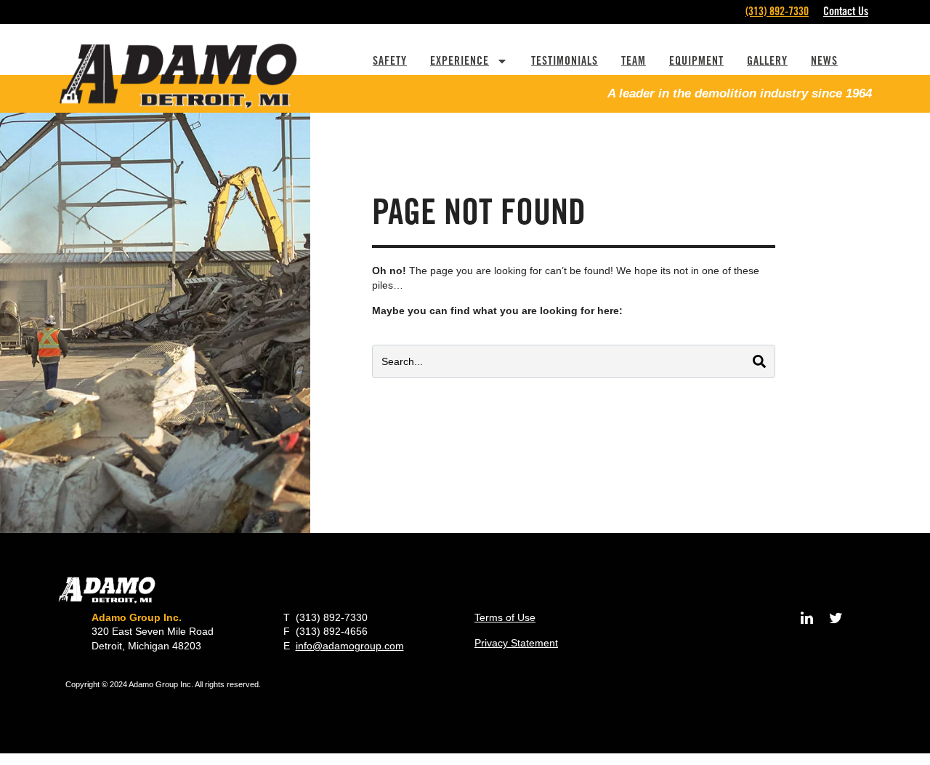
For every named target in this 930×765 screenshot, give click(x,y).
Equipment (696, 61)
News (824, 61)
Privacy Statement (516, 643)
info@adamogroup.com (350, 646)
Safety (390, 61)
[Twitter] (835, 618)
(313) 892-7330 (777, 11)
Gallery (767, 61)
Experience (459, 61)
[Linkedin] (806, 618)
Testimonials (564, 61)
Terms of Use (504, 617)
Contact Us (845, 11)
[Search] (759, 361)
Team (633, 61)
